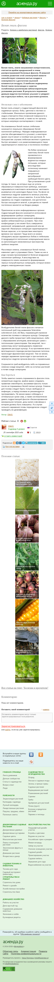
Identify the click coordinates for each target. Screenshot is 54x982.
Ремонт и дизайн (10, 886)
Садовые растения (36, 787)
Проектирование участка (38, 855)
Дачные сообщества (11, 779)
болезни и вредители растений (23, 30)
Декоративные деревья (12, 830)
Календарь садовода (11, 802)
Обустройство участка (39, 825)
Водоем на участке (36, 836)
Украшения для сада (37, 862)
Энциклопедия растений (13, 799)
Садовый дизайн (35, 852)
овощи (17, 18)
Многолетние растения (12, 839)
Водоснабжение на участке (39, 865)
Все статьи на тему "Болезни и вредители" (24, 687)
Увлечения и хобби (11, 914)
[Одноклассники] (40, 754)
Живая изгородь (35, 843)
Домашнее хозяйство (13, 899)
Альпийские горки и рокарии (40, 839)
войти (7, 730)
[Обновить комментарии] (51, 407)
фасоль (42, 18)
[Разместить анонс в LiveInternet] (31, 442)
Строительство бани (11, 892)
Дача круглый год (10, 906)
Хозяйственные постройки (14, 889)
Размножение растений (38, 793)
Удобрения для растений (38, 803)
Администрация (28, 951)
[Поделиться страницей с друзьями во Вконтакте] (17, 442)
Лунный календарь (11, 805)
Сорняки (31, 796)
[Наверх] (51, 403)
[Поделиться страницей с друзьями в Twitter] (23, 442)
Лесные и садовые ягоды (38, 781)
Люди (5, 788)
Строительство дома (11, 882)
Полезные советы (10, 815)
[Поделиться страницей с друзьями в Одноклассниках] (14, 442)
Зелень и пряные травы (38, 784)
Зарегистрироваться (13, 726)
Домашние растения (11, 853)
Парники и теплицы (36, 814)
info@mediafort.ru (12, 964)
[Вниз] (51, 412)
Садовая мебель (35, 858)
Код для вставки (13, 447)
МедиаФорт (18, 946)
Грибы (30, 800)
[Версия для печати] (23, 447)
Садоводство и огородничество (36, 773)
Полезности (9, 795)
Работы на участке (11, 903)
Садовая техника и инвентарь (12, 865)
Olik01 (10, 415)
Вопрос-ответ (8, 785)
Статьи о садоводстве (12, 782)
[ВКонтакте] (31, 754)
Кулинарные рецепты (11, 917)
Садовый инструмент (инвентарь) (11, 873)
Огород (31, 777)
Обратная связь (10, 951)
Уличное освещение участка (40, 849)
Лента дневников (10, 775)
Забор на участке (35, 846)
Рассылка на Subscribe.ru (31, 762)
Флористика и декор (11, 856)
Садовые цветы (9, 836)
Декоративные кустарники (14, 833)
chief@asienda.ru (41, 958)
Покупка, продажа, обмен (13, 811)
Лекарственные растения (13, 808)
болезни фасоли (8, 20)
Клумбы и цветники (36, 833)
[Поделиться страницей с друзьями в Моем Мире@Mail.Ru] (20, 442)
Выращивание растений (38, 790)
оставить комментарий (13, 436)
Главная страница (12, 772)
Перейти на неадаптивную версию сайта (27, 12)
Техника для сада (10, 869)
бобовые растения (29, 18)
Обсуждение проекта (30, 934)
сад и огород (6, 18)
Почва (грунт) (33, 806)
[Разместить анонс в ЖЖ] (42, 442)
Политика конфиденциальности (26, 953)
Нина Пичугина (28, 958)
